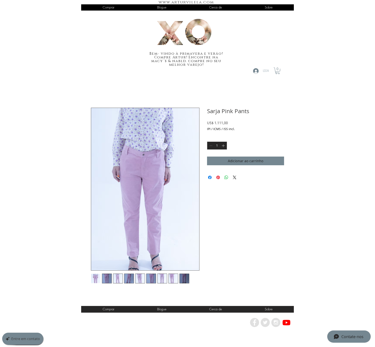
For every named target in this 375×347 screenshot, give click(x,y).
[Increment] (223, 145)
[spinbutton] (217, 145)
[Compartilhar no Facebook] (209, 177)
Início (95, 92)
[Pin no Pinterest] (218, 177)
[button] (277, 71)
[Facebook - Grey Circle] (254, 322)
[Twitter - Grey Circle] (265, 322)
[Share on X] (234, 177)
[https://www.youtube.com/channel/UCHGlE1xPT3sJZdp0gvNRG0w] (286, 322)
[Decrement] (210, 145)
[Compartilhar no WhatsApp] (226, 177)
